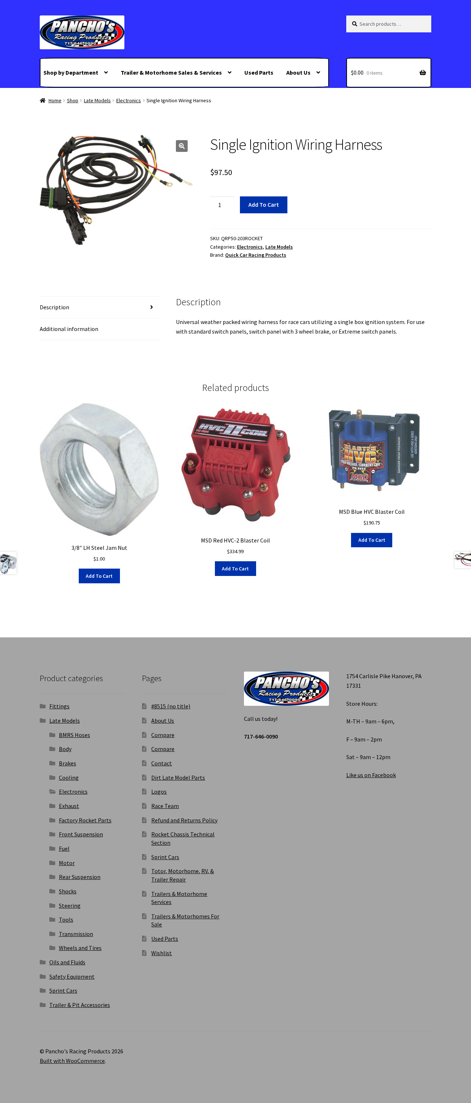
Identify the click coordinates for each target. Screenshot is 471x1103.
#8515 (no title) (170, 706)
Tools (66, 919)
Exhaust (69, 806)
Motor (67, 863)
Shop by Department (70, 72)
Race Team (165, 806)
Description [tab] (54, 307)
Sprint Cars (63, 990)
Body (65, 748)
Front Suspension (81, 834)
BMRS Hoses (74, 735)
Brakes (67, 763)
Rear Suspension (79, 876)
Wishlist (161, 953)
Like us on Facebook (371, 775)
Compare (162, 735)
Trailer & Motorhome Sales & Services (171, 72)
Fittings (59, 706)
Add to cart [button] (99, 576)
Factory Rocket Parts (85, 820)
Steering (70, 905)
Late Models (97, 100)
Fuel (64, 848)
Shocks (68, 891)
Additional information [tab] (69, 328)
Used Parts (258, 72)
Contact (161, 763)
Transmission (76, 933)
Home (55, 100)
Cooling (69, 777)
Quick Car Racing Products (255, 255)
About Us (298, 72)
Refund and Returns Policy (184, 820)
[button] (182, 146)
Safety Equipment (72, 976)
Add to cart (263, 204)
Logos (159, 791)
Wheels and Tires (80, 947)
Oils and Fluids (67, 962)
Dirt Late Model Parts (178, 777)
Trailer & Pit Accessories (79, 1004)
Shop (72, 100)
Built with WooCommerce (72, 1060)
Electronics (128, 100)
